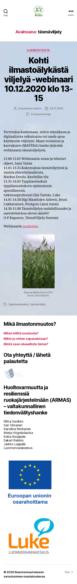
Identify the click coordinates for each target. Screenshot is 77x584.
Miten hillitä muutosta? (21, 333)
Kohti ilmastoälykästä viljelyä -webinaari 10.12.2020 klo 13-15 (38, 79)
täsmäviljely (37, 304)
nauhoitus (30, 226)
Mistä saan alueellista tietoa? (26, 344)
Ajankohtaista (38, 50)
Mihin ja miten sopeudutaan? (26, 339)
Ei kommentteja (41, 114)
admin (37, 108)
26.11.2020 (56, 108)
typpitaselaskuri (19, 304)
